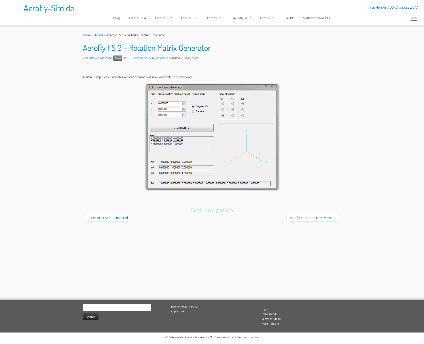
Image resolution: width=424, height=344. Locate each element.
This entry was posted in (98, 58)
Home (87, 35)
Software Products (316, 18)
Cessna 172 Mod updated (109, 218)
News (99, 35)
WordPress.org (270, 323)
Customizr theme (247, 337)
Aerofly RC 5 (268, 18)
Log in (265, 309)
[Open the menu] (414, 19)
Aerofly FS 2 (163, 18)
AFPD (290, 18)
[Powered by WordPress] (211, 336)
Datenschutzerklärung (184, 306)
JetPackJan (161, 58)
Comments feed (271, 318)
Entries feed (268, 313)
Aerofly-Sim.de (49, 7)
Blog (116, 18)
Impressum (178, 311)
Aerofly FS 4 (137, 18)
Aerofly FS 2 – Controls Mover (313, 218)
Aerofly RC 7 (242, 18)
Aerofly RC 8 (215, 18)
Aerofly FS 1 (189, 18)
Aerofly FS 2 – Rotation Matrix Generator (147, 47)
